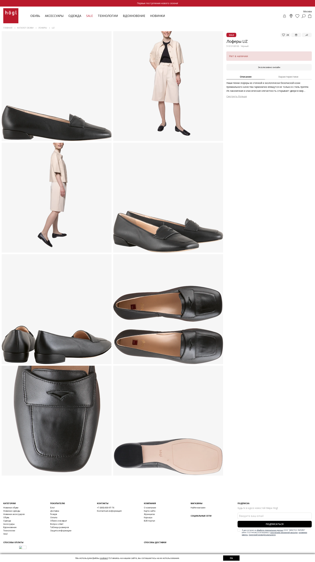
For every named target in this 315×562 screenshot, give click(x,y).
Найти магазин (198, 507)
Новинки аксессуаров (13, 514)
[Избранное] (297, 16)
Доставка (54, 511)
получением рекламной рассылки (284, 532)
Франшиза (149, 514)
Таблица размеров (59, 527)
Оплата (53, 517)
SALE (5, 533)
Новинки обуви (10, 507)
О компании (150, 507)
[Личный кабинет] (285, 16)
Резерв (53, 514)
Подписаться (275, 524)
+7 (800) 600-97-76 (105, 507)
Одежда (74, 16)
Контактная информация (109, 511)
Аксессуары (54, 16)
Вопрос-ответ (56, 524)
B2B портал (149, 520)
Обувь (35, 16)
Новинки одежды (11, 511)
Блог (52, 507)
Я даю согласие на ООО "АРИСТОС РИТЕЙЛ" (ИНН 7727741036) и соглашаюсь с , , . (274, 532)
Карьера (148, 517)
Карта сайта (149, 511)
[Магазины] (291, 16)
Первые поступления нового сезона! (157, 3)
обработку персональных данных (270, 530)
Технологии (9, 530)
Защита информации (60, 530)
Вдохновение (134, 16)
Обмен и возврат (58, 520)
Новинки (157, 16)
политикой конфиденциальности (262, 535)
